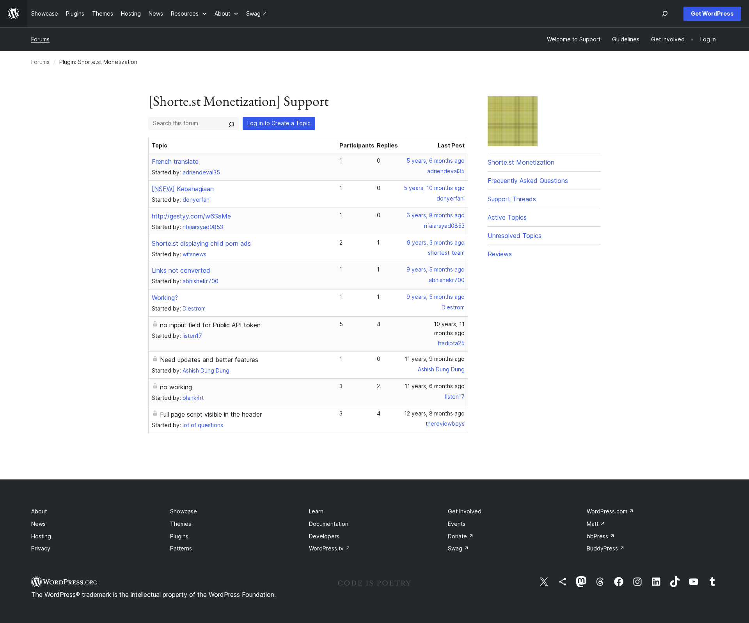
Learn (316, 511)
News (38, 523)
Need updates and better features (209, 360)
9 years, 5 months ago (435, 269)
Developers (324, 536)
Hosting (41, 536)
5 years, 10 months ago (434, 188)
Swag (458, 548)
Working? (165, 298)
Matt (596, 523)
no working (176, 387)
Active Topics (507, 217)
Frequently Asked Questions (528, 181)
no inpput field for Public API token (210, 325)
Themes (180, 523)
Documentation (328, 523)
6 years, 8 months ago (435, 215)
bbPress (601, 536)
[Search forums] (231, 123)
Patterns (181, 548)
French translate (175, 161)
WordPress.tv (329, 548)
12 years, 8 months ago (434, 413)
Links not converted (181, 270)
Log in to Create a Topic (279, 123)
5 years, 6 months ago (435, 160)
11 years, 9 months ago (435, 358)
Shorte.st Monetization (521, 162)
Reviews (500, 254)
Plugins (179, 536)
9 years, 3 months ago (436, 242)
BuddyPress (606, 548)
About (39, 511)
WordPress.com (610, 511)
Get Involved (464, 511)
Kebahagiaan (183, 189)
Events (456, 523)
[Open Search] (665, 13)
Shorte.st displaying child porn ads (201, 243)
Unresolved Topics (514, 236)
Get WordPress (712, 13)
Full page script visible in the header (211, 414)
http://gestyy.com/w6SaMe (191, 216)
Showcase (183, 511)
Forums (40, 39)
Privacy (40, 548)
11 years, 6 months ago (435, 386)
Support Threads (512, 199)
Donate (461, 536)
